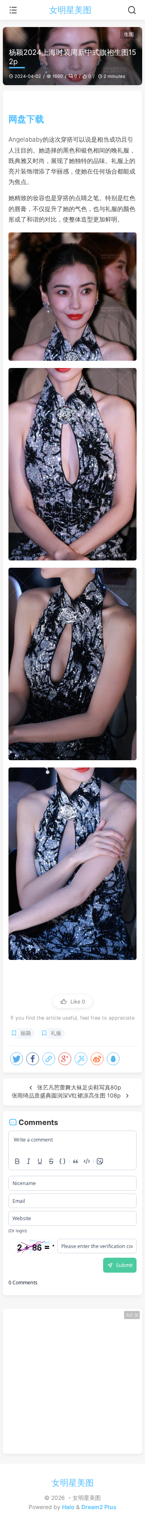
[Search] (132, 10)
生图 (129, 34)
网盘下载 (26, 118)
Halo (68, 1506)
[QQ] (113, 1058)
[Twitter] (16, 1058)
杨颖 (26, 1033)
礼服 (56, 1033)
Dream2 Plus (98, 1506)
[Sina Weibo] (97, 1058)
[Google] (64, 1058)
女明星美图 (70, 10)
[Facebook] (32, 1058)
